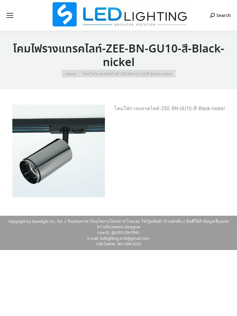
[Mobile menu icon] (10, 15)
